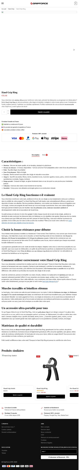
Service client (45, 429)
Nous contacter (46, 432)
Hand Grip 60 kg (42, 388)
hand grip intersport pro (50, 281)
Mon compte (45, 427)
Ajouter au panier (44, 112)
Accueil (4, 9)
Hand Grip (11, 9)
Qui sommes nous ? (8, 427)
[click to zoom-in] (39, 49)
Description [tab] (35, 155)
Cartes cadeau (6, 429)
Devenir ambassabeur (9, 432)
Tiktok (4, 453)
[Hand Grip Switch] (17, 370)
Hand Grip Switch (9, 388)
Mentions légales (46, 443)
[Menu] (4, 3)
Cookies (43, 440)
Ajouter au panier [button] (18, 395)
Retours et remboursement (50, 437)
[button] (75, 3)
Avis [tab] (44, 155)
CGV (42, 435)
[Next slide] (74, 50)
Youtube (4, 450)
